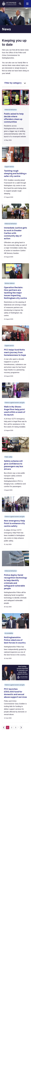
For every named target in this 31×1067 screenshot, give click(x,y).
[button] (15, 83)
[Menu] (27, 3)
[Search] (20, 3)
